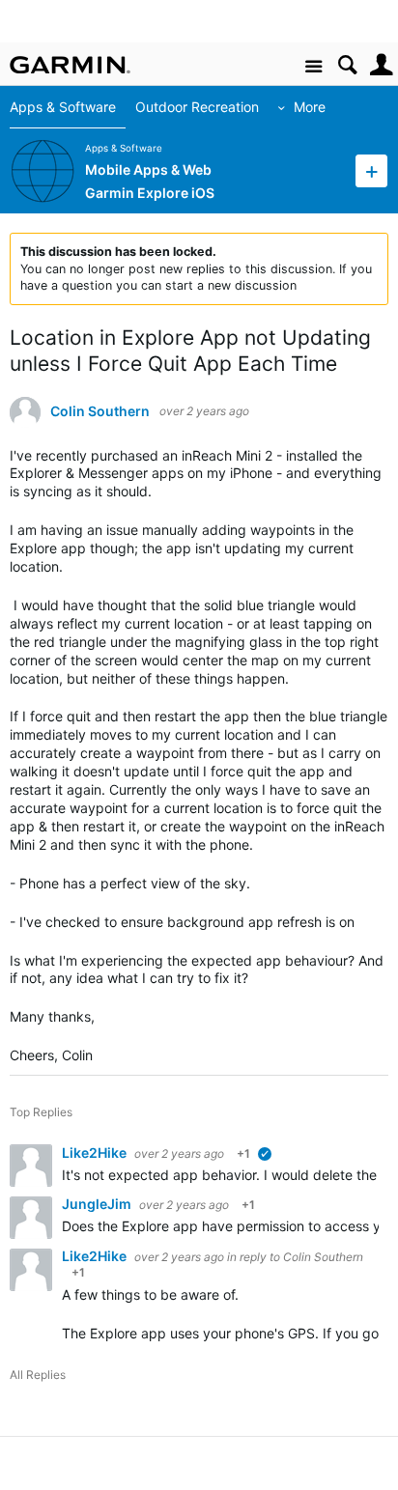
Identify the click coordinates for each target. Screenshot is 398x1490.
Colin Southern (100, 411)
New (371, 170)
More (310, 106)
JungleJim (98, 1203)
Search (347, 65)
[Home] (70, 64)
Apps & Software (63, 106)
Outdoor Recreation (197, 106)
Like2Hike (95, 1152)
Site (313, 67)
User (381, 65)
